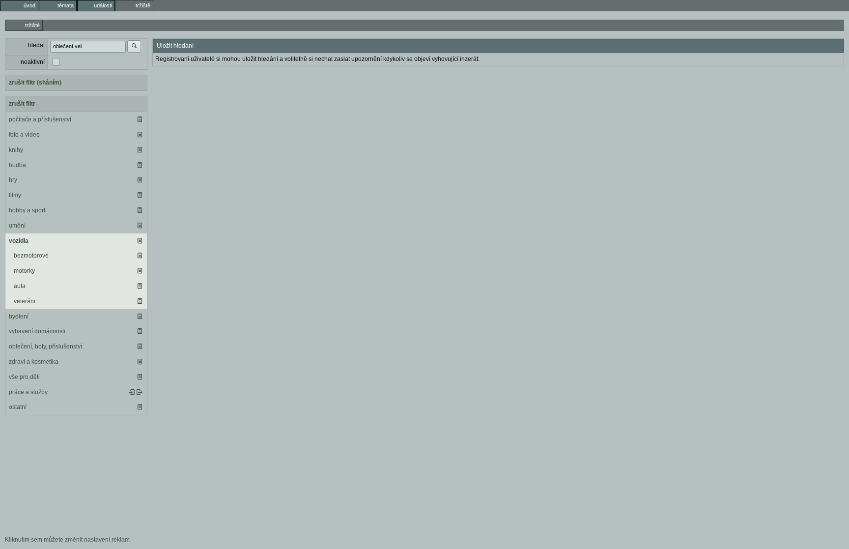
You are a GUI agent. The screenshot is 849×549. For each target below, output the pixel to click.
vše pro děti (24, 377)
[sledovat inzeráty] (139, 119)
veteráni (24, 301)
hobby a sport (27, 210)
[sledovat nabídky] (139, 392)
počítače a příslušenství (40, 119)
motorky (24, 270)
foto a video (24, 134)
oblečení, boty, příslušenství (45, 346)
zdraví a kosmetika (33, 361)
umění (17, 225)
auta (20, 286)
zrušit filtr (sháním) (35, 82)
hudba (17, 165)
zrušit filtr (22, 103)
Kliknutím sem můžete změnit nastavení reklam (67, 539)
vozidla (18, 240)
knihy (16, 149)
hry (13, 179)
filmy (15, 195)
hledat (36, 45)
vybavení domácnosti (37, 331)
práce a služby (28, 392)
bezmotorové (31, 255)
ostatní (18, 407)
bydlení (18, 316)
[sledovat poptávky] (132, 392)
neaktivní (33, 61)
